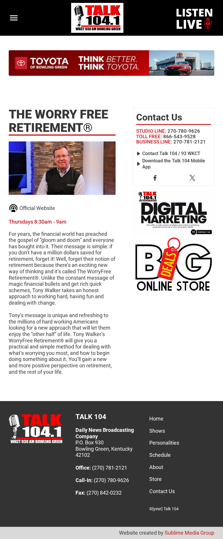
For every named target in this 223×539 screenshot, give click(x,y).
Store (155, 479)
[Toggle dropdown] (14, 18)
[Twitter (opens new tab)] (192, 178)
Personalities (164, 443)
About (156, 467)
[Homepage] (35, 443)
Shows (157, 431)
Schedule (160, 455)
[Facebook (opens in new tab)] (155, 178)
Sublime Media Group (189, 533)
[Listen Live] (195, 18)
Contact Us (162, 491)
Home (156, 419)
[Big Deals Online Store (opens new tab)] (173, 213)
